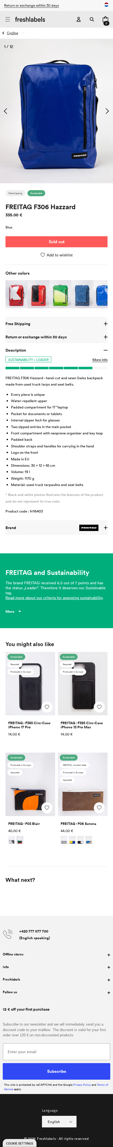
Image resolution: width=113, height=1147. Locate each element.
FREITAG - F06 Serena (78, 824)
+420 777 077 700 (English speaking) (34, 934)
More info (100, 359)
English (54, 1121)
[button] (7, 19)
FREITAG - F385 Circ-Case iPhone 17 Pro (29, 725)
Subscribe (56, 1071)
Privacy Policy (82, 1084)
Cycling (12, 32)
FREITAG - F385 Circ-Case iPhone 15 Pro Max (82, 725)
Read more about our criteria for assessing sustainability (53, 597)
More (9, 611)
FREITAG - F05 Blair (24, 824)
